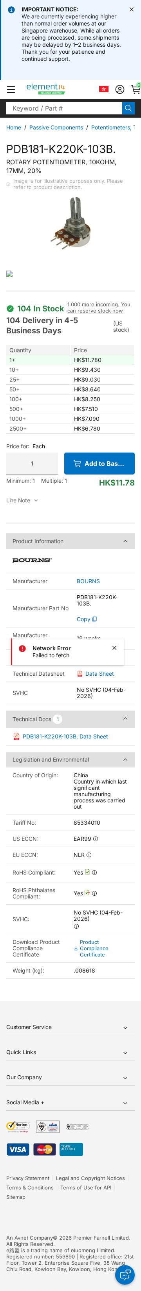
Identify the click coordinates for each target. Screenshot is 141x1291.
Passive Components (56, 127)
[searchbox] (64, 108)
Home (13, 127)
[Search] (128, 108)
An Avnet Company (29, 1238)
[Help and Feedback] (125, 1275)
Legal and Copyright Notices (90, 1178)
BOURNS (88, 581)
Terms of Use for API (85, 1187)
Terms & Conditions (30, 1187)
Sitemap (15, 1197)
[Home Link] (60, 89)
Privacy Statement (27, 1178)
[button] (11, 89)
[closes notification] (131, 9)
